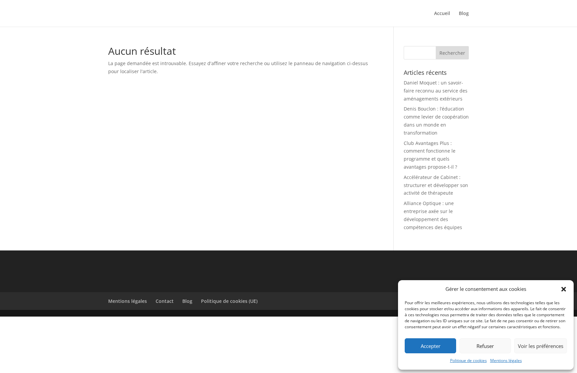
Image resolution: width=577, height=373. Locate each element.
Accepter (430, 346)
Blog (464, 13)
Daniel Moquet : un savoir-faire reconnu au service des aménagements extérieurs (435, 90)
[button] (563, 289)
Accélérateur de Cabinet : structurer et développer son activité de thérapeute (436, 185)
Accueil (442, 13)
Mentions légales (506, 360)
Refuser (485, 346)
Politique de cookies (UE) (229, 301)
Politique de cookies (468, 360)
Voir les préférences (540, 346)
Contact (165, 301)
